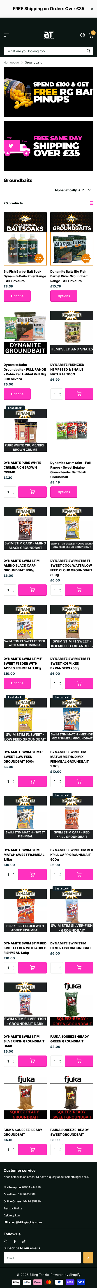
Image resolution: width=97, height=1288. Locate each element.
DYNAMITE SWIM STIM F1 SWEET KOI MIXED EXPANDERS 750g (70, 663)
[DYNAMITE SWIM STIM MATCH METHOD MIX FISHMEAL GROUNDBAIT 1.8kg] (71, 719)
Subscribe (88, 1257)
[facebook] (15, 1241)
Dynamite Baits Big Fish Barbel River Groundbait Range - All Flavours (69, 276)
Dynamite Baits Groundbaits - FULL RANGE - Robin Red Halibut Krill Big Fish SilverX (25, 372)
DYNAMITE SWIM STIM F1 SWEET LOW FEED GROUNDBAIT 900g (23, 756)
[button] (61, 390)
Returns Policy (13, 1208)
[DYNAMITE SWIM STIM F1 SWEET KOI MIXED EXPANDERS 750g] (71, 626)
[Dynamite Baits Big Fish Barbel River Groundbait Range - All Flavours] (71, 239)
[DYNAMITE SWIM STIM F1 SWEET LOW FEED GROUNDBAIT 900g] (25, 719)
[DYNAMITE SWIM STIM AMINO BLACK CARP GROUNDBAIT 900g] (25, 528)
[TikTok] (23, 1241)
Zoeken (88, 51)
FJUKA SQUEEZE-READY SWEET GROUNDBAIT (69, 1132)
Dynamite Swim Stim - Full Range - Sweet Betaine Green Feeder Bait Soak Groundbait (70, 470)
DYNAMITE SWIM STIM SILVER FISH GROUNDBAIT (70, 945)
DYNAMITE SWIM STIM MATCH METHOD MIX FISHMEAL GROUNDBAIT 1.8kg (69, 759)
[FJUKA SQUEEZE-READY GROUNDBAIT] (25, 1097)
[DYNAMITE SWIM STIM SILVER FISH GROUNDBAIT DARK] (25, 1004)
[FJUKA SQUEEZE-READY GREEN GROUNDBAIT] (71, 1004)
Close (92, 9)
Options (17, 296)
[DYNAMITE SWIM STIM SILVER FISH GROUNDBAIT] (71, 911)
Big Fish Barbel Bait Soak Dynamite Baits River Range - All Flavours (25, 276)
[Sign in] (82, 35)
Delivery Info (12, 1215)
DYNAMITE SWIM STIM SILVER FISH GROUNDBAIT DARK (24, 1041)
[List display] (91, 203)
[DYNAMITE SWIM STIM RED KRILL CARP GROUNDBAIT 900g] (71, 817)
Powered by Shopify (66, 1275)
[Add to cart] (79, 394)
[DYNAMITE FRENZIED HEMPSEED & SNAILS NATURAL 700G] (71, 332)
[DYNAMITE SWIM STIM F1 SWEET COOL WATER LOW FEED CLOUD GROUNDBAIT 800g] (71, 528)
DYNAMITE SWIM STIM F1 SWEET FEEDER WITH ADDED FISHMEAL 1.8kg (23, 663)
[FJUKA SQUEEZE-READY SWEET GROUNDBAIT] (71, 1097)
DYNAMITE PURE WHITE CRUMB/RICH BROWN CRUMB (22, 467)
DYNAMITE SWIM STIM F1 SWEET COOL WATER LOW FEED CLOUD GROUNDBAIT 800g (71, 568)
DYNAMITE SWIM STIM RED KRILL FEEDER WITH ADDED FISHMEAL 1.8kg (25, 948)
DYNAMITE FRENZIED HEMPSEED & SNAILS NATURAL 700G (67, 369)
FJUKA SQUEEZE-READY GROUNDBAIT (23, 1132)
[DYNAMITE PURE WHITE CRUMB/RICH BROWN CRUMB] (25, 430)
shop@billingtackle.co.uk (25, 1222)
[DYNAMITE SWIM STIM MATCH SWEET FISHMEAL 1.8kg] (25, 817)
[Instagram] (5, 1241)
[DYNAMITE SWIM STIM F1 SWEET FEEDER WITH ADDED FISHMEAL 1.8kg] (25, 626)
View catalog (6, 35)
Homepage (11, 62)
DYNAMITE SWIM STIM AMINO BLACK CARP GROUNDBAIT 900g (21, 565)
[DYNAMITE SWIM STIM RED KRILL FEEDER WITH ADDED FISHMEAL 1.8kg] (25, 911)
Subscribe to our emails (22, 1248)
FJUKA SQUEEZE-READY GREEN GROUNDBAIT (69, 1039)
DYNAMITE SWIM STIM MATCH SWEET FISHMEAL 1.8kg (24, 854)
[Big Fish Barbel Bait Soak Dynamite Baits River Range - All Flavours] (25, 239)
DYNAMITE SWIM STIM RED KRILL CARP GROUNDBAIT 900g (71, 854)
